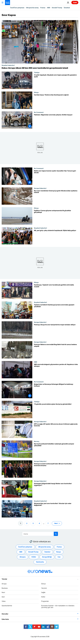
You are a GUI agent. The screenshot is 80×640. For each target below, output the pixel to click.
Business (5, 588)
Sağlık (43, 592)
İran (59, 557)
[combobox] (40, 534)
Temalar (4, 579)
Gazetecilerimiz (7, 605)
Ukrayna (23, 557)
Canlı (75, 2)
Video (4, 601)
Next (56, 523)
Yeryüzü (44, 588)
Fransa (42, 7)
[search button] (56, 534)
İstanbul (67, 7)
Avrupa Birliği (47, 557)
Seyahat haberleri (8, 65)
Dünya (36, 92)
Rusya (58, 552)
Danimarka (40, 562)
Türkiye (36, 72)
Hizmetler (5, 614)
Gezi (3, 597)
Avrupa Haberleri (40, 188)
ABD (48, 7)
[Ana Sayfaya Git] (7, 2)
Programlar (45, 601)
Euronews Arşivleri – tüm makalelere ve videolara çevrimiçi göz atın (57, 606)
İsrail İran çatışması (17, 7)
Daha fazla (5, 619)
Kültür (34, 557)
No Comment (39, 112)
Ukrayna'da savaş (32, 7)
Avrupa (4, 583)
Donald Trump (57, 7)
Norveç (36, 441)
